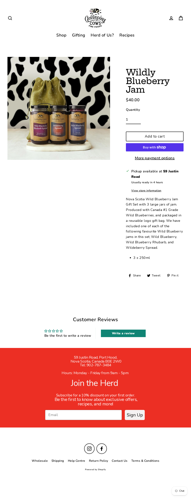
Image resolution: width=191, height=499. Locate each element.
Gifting (78, 35)
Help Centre (76, 461)
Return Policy (98, 461)
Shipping (57, 461)
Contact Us (120, 461)
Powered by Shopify (95, 469)
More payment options (155, 158)
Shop (61, 35)
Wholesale (40, 461)
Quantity (133, 109)
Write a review (123, 333)
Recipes (126, 35)
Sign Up (135, 415)
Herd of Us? (102, 35)
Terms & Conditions (145, 461)
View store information (146, 190)
